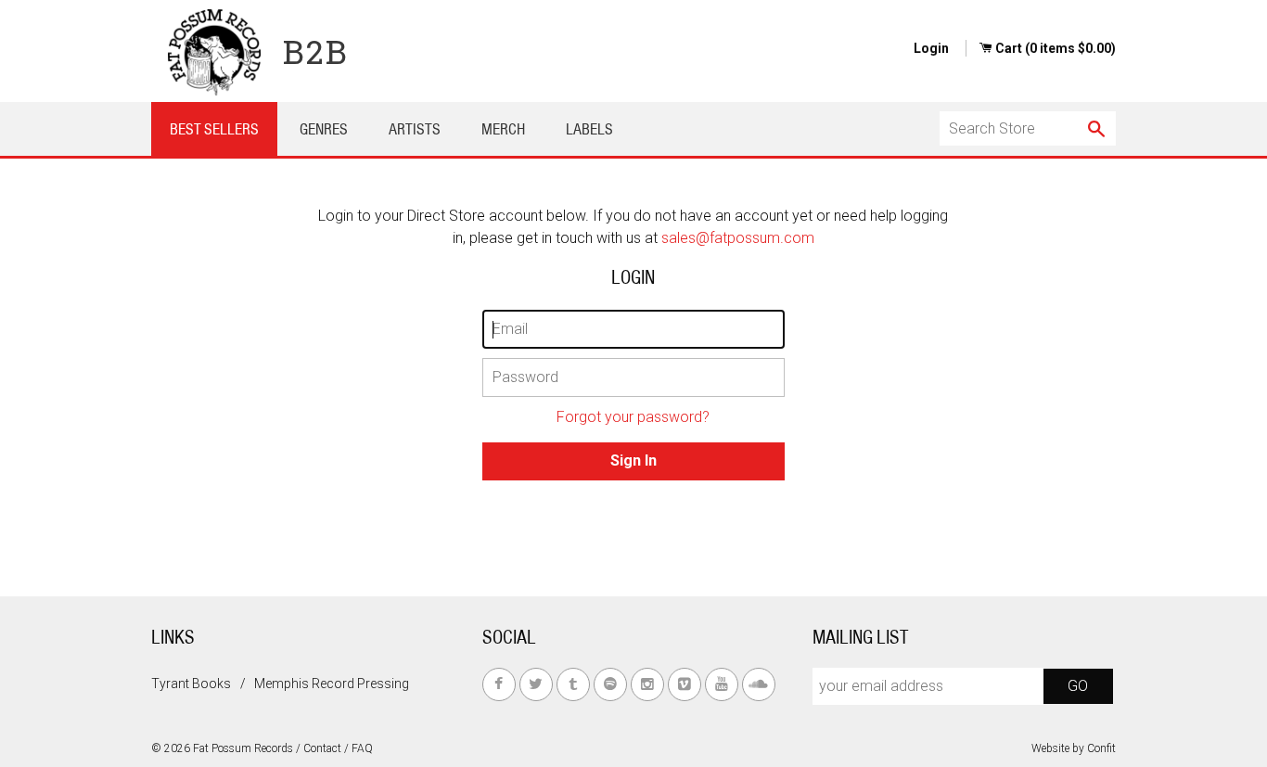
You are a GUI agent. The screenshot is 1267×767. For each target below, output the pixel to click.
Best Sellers (214, 129)
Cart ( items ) (1055, 48)
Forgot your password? (633, 417)
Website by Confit (1073, 748)
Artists (415, 129)
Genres (324, 129)
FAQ (362, 748)
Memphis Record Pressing (331, 683)
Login (931, 48)
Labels (589, 129)
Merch (503, 129)
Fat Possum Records (243, 748)
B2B (316, 51)
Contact (322, 748)
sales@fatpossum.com (737, 238)
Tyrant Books (191, 683)
